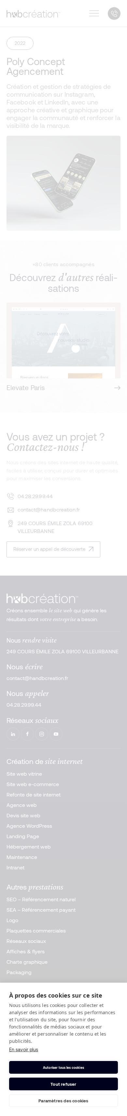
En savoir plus (23, 1049)
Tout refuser (63, 1084)
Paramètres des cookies (63, 1100)
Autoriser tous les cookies (63, 1067)
